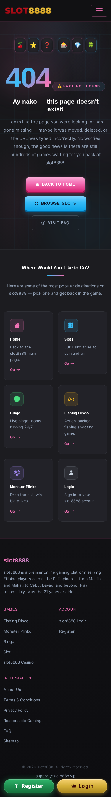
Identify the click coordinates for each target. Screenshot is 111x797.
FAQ (7, 731)
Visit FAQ (59, 223)
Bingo (9, 641)
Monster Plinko (17, 631)
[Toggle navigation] (99, 11)
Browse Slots (58, 203)
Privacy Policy (16, 710)
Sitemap (11, 741)
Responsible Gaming (22, 720)
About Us (12, 689)
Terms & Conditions (22, 700)
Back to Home (58, 184)
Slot (7, 651)
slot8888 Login (73, 620)
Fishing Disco (16, 620)
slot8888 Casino (19, 662)
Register (67, 631)
